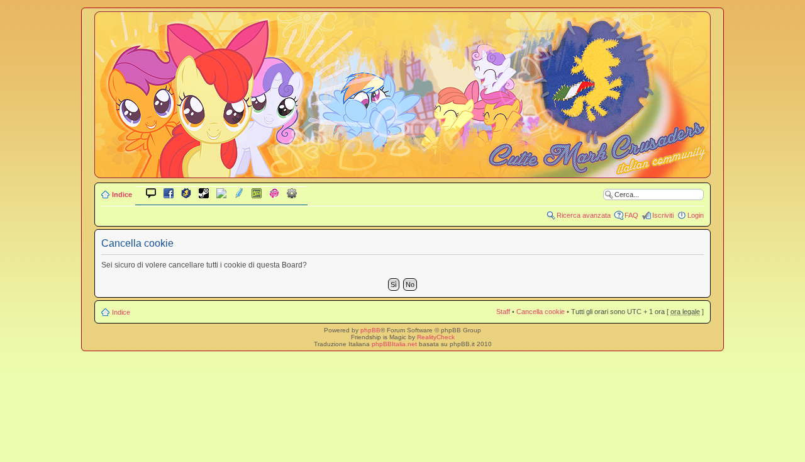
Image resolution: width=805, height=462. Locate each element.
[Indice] (402, 169)
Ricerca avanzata (584, 215)
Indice (122, 194)
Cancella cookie (540, 311)
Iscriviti (663, 215)
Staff (503, 311)
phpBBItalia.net (394, 344)
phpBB (370, 330)
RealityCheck (436, 337)
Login (695, 215)
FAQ (631, 215)
